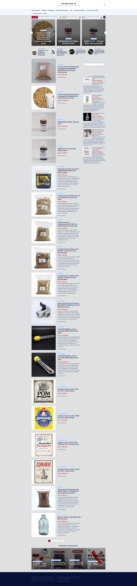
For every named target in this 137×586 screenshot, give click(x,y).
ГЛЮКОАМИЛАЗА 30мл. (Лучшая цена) (43, 42)
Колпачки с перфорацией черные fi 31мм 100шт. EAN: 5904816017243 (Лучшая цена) (58, 564)
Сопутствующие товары (62, 386)
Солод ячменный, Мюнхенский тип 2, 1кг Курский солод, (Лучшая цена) (69, 197)
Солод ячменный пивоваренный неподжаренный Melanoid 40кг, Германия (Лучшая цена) (68, 96)
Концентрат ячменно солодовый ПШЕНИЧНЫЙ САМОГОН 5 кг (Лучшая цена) (71, 16)
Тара (59, 514)
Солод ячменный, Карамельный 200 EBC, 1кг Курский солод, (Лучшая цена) (68, 250)
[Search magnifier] (104, 64)
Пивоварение (43, 38)
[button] (105, 32)
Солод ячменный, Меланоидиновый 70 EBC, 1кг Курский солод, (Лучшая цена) (67, 224)
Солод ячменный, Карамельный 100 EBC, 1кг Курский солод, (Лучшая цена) (68, 277)
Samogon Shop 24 (68, 4)
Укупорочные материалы (37, 561)
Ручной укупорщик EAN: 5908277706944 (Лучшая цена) (95, 565)
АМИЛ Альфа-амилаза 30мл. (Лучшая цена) (43, 16)
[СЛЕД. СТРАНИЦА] (63, 541)
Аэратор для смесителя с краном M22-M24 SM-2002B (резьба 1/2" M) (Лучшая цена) (62, 53)
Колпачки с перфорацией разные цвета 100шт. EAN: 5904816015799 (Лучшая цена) (76, 564)
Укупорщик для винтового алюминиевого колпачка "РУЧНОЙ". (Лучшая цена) (39, 565)
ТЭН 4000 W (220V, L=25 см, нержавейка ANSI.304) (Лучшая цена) (99, 52)
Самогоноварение (93, 32)
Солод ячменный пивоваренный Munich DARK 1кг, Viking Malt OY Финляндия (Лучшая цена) (68, 491)
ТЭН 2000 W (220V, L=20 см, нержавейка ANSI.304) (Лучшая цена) (81, 52)
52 (59, 540)
